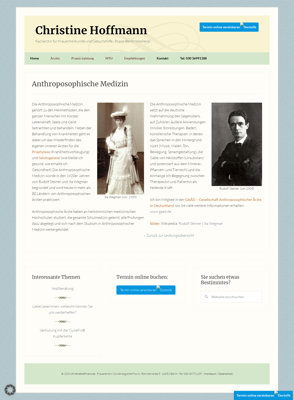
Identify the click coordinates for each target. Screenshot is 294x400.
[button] (10, 390)
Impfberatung (63, 288)
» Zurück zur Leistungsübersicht (169, 235)
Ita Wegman (213, 223)
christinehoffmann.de (83, 373)
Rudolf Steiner (190, 223)
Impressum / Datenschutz (218, 373)
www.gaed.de (160, 211)
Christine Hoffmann (91, 30)
